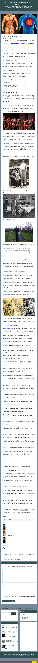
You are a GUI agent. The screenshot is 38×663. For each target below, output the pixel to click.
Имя (3, 585)
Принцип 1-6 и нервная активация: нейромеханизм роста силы (19, 540)
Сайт (3, 592)
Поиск (3, 611)
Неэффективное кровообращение (10, 85)
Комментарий (5, 568)
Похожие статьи (8, 89)
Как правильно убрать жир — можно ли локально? (16, 543)
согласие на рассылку (29, 606)
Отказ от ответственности (21, 655)
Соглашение (27, 661)
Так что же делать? (7, 87)
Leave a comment (19, 559)
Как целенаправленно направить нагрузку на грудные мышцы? (11, 642)
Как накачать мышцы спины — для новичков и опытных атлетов (19, 524)
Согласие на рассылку (30, 655)
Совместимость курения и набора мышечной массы (17, 521)
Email (3, 588)
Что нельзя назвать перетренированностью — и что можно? (11, 627)
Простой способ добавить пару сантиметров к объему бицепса (19, 530)
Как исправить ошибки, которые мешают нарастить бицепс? (10, 647)
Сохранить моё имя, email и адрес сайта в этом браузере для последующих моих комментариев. (18, 597)
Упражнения (23, 618)
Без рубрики (12, 559)
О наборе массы (24, 615)
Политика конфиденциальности (9, 655)
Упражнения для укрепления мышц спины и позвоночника (18, 546)
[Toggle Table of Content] (23, 82)
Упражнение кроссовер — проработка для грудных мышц (18, 527)
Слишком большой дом (8, 83)
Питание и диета (24, 617)
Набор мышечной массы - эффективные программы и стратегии (22, 654)
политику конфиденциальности (28, 608)
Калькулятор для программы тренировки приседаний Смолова (19, 537)
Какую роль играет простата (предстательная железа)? (14, 86)
